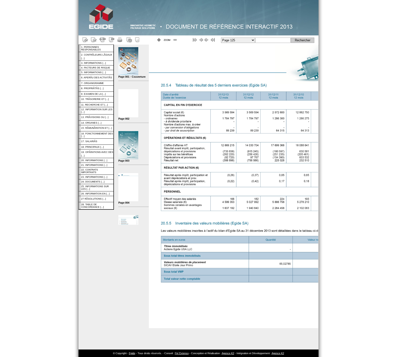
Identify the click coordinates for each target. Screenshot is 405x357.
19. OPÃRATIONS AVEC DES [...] (97, 154)
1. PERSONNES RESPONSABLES (91, 48)
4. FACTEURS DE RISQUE (95, 67)
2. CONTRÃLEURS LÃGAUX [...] (96, 56)
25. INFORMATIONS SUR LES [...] (95, 187)
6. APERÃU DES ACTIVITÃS (96, 77)
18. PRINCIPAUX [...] (92, 147)
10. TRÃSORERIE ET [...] (95, 99)
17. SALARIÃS (89, 141)
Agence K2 (228, 353)
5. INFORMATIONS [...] (93, 72)
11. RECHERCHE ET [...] (94, 104)
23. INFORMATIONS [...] (94, 177)
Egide (132, 353)
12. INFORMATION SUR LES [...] (96, 110)
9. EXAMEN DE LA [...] (93, 94)
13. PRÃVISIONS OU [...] (95, 117)
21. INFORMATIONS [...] (94, 165)
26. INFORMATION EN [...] (95, 193)
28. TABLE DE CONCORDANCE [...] (92, 205)
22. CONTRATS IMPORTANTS (89, 171)
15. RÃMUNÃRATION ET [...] (96, 128)
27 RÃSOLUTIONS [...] (93, 198)
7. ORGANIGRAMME (92, 83)
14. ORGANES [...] (91, 123)
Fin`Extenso (182, 353)
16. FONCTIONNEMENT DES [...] (97, 134)
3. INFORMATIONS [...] (93, 63)
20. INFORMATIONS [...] (94, 160)
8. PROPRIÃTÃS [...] (92, 88)
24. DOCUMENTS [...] (93, 181)
